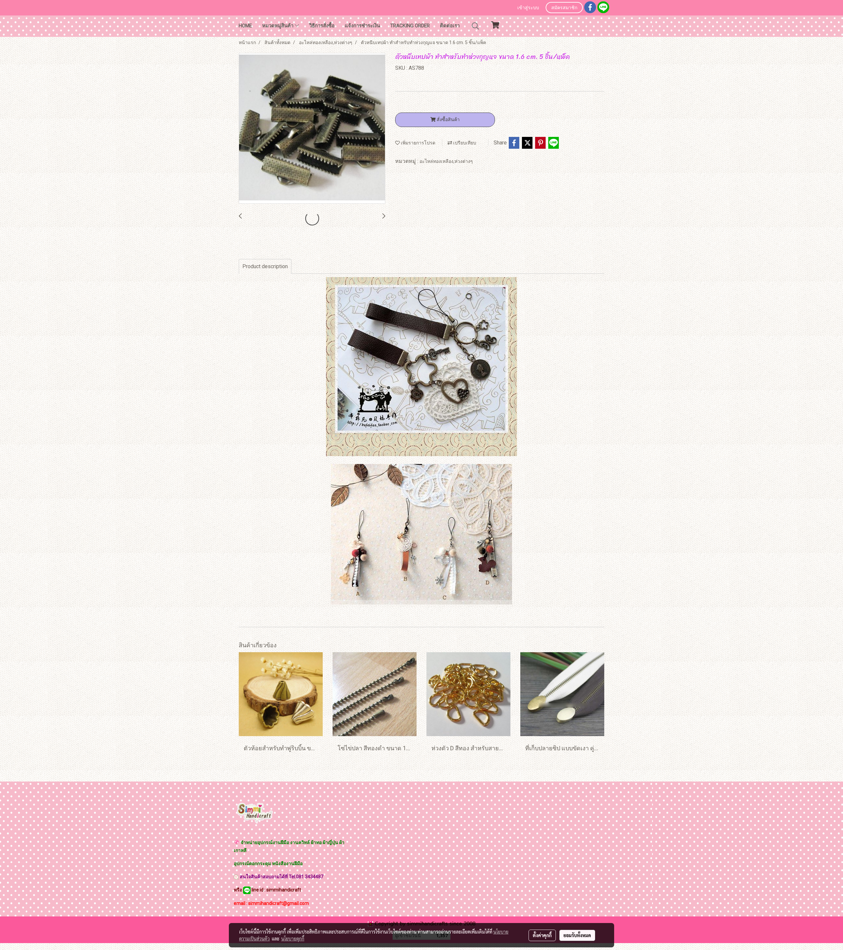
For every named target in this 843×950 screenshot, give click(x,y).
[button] (475, 26)
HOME (245, 26)
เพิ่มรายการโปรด (417, 142)
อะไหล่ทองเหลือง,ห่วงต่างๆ (446, 161)
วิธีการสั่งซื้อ (322, 26)
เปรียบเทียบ (464, 142)
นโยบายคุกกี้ (292, 938)
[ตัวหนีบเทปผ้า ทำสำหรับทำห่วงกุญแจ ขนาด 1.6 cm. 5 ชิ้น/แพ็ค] (312, 128)
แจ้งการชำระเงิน (362, 26)
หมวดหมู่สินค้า (278, 26)
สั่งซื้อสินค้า (448, 119)
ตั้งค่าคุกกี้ (542, 935)
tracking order (410, 26)
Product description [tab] (265, 266)
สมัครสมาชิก (564, 8)
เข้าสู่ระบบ (528, 8)
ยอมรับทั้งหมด (577, 935)
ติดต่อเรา (450, 26)
